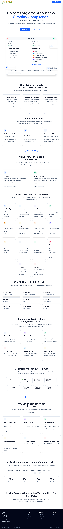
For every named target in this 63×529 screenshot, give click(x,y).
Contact (50, 2)
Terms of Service (57, 527)
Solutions (20, 2)
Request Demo (56, 2)
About (44, 2)
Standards (32, 2)
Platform (14, 2)
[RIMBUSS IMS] (5, 514)
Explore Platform (37, 29)
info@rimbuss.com (6, 521)
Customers (39, 2)
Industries (26, 2)
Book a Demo (25, 29)
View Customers (32, 397)
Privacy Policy (49, 527)
